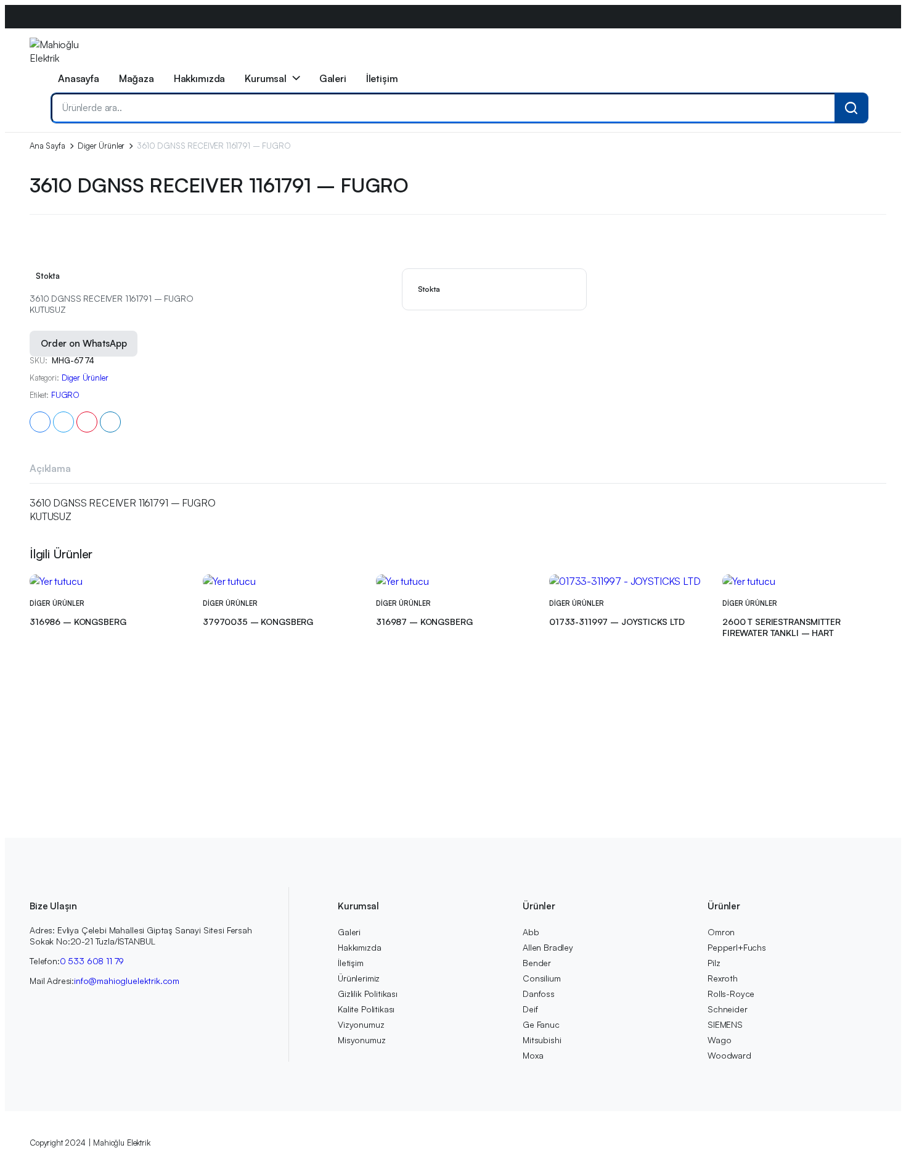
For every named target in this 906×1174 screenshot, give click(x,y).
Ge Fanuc (541, 1024)
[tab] (50, 470)
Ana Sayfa (47, 146)
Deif (530, 1009)
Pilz (714, 962)
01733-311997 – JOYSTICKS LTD (617, 621)
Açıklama (50, 468)
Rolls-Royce (731, 993)
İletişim (382, 78)
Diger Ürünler (101, 146)
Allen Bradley (548, 947)
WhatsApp (252, 39)
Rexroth (723, 978)
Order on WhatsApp (83, 343)
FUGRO (65, 395)
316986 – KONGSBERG (78, 621)
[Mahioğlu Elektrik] (55, 51)
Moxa (533, 1055)
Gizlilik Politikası (368, 993)
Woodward (729, 1055)
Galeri (332, 78)
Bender (537, 962)
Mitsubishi (542, 1040)
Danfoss (539, 993)
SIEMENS (725, 1024)
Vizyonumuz (361, 1024)
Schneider (728, 1009)
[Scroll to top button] (878, 1146)
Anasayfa (78, 78)
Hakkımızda (199, 78)
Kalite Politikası (366, 1009)
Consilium (542, 978)
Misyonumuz (361, 1040)
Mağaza (136, 78)
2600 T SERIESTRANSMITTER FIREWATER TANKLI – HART (781, 627)
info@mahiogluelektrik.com (174, 39)
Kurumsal (266, 78)
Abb (531, 932)
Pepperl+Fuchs (737, 947)
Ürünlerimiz (359, 978)
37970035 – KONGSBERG (258, 621)
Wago (719, 1040)
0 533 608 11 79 (92, 961)
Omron (721, 932)
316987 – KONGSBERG (424, 621)
